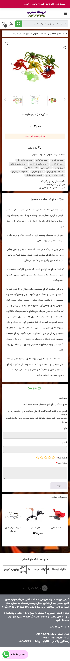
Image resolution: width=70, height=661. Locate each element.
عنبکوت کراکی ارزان (19, 171)
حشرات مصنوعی (54, 33)
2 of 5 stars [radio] (49, 457)
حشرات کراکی (41, 160)
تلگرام (63, 569)
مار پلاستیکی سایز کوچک (13, 529)
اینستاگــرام (53, 569)
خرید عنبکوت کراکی (18, 163)
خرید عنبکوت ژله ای (38, 163)
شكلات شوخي (57, 527)
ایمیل (63, 442)
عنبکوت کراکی (37, 171)
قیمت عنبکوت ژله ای (54, 175)
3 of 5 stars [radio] (45, 457)
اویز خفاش (35, 527)
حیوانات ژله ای (57, 163)
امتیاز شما (62, 458)
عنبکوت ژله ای (31, 167)
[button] (6, 44)
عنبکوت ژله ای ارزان (55, 171)
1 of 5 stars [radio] (53, 457)
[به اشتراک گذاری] (64, 47)
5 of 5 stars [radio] (37, 457)
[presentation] (65, 98)
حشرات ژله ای (57, 160)
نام (65, 428)
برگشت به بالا (32, 588)
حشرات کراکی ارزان (24, 160)
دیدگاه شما (61, 463)
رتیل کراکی (45, 167)
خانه (65, 33)
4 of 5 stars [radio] (41, 457)
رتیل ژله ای (58, 167)
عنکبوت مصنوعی (39, 33)
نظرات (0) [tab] (32, 388)
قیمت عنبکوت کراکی (34, 175)
